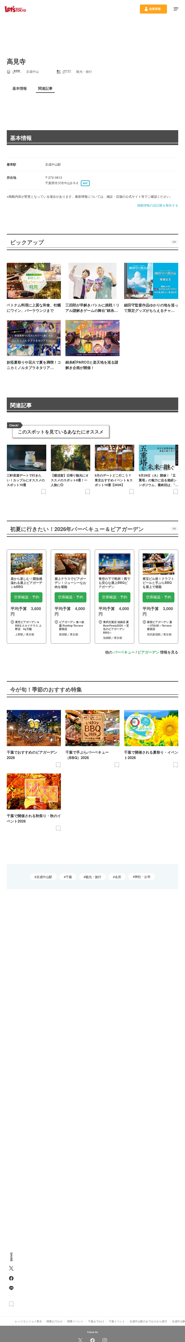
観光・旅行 (93, 876)
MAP (85, 183)
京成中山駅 (44, 876)
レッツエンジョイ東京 (28, 1321)
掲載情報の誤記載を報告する (157, 205)
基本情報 (21, 137)
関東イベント (75, 1321)
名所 (118, 876)
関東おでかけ (54, 1321)
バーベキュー (124, 652)
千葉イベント (117, 1321)
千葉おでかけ (96, 1321)
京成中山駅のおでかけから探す (148, 1321)
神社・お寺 (142, 876)
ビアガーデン (148, 652)
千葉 (69, 876)
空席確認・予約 (26, 597)
